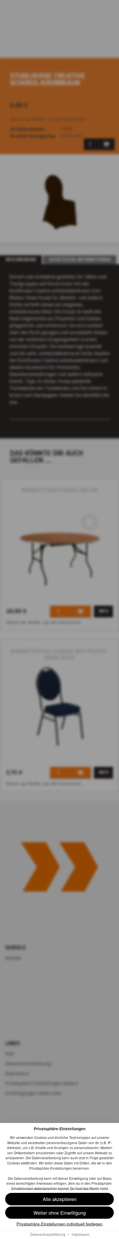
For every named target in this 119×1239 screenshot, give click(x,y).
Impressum (80, 1234)
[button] (59, 1213)
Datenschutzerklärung (47, 1234)
